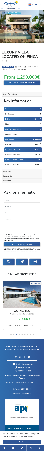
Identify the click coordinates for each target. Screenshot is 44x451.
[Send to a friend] (22, 262)
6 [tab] (25, 334)
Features (7, 171)
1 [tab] (11, 334)
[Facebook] (24, 357)
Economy (7, 180)
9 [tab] (33, 334)
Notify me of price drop (22, 82)
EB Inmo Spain (10, 4)
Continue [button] (22, 442)
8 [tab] (30, 334)
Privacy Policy (25, 237)
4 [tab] (19, 334)
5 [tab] (22, 334)
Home (8, 346)
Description (8, 176)
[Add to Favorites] (9, 262)
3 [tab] (16, 334)
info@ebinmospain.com (25, 364)
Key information (10, 94)
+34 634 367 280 (24, 367)
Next (41, 26)
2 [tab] (13, 334)
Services (34, 346)
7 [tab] (27, 334)
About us (15, 346)
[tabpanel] (22, 306)
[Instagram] (15, 357)
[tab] (22, 94)
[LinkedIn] (20, 357)
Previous (2, 26)
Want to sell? (10, 350)
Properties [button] (24, 346)
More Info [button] (31, 436)
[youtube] (28, 357)
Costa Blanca (22, 350)
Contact (32, 350)
